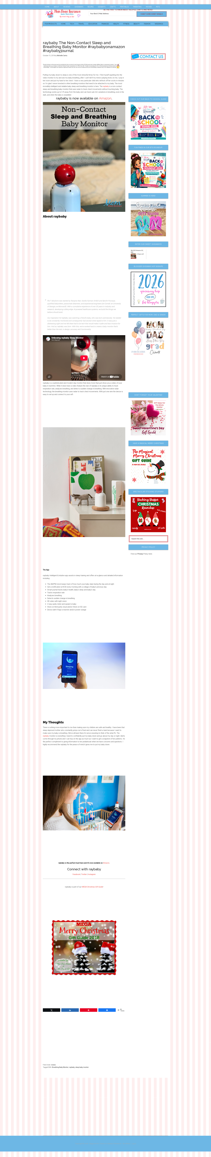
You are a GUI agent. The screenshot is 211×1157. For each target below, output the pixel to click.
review (53, 1065)
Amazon (105, 98)
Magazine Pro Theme (97, 1143)
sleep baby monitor (82, 1067)
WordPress (126, 1143)
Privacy (140, 554)
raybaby (106, 86)
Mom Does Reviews (64, 13)
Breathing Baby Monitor (60, 1067)
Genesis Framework (114, 1143)
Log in (134, 1143)
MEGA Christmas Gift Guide (92, 887)
